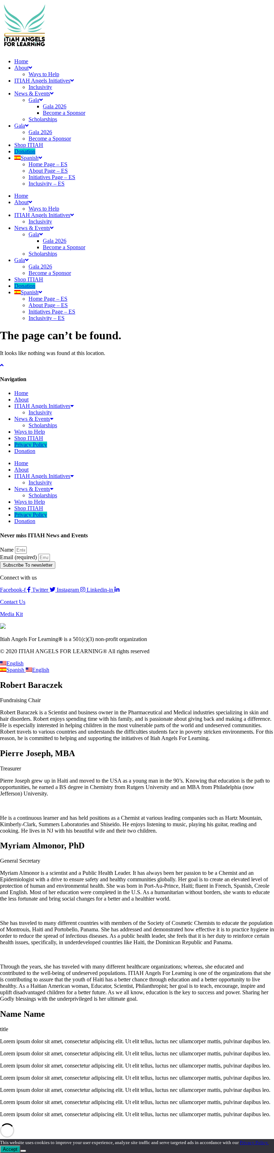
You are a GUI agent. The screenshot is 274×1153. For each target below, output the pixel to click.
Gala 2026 (54, 106)
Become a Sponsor (64, 113)
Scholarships (43, 119)
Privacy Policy (30, 445)
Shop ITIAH (28, 145)
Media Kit (11, 614)
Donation (24, 151)
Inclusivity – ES (47, 184)
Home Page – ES (48, 164)
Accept (10, 1149)
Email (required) (19, 557)
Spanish (16, 670)
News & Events (32, 93)
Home (21, 61)
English (15, 663)
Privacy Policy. (254, 1142)
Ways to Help (44, 74)
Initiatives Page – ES (52, 177)
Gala (34, 100)
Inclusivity (40, 87)
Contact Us (12, 602)
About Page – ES (48, 171)
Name (7, 550)
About (21, 68)
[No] (23, 1151)
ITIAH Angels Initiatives (42, 81)
